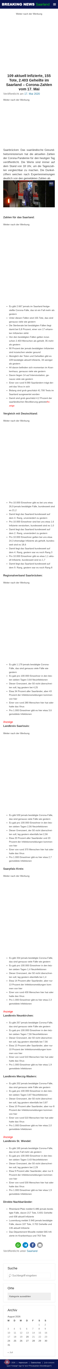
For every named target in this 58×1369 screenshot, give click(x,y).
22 (40, 1336)
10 (9, 1332)
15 (40, 1332)
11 (15, 1332)
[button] (18, 1245)
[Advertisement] (29, 45)
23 (46, 1336)
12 (21, 1332)
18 (15, 1336)
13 (27, 1332)
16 (46, 1332)
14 (33, 1332)
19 (21, 1336)
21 (33, 1336)
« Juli (10, 1352)
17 (9, 1336)
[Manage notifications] (7, 1362)
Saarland (32, 1251)
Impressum (23, 1363)
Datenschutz (36, 1363)
